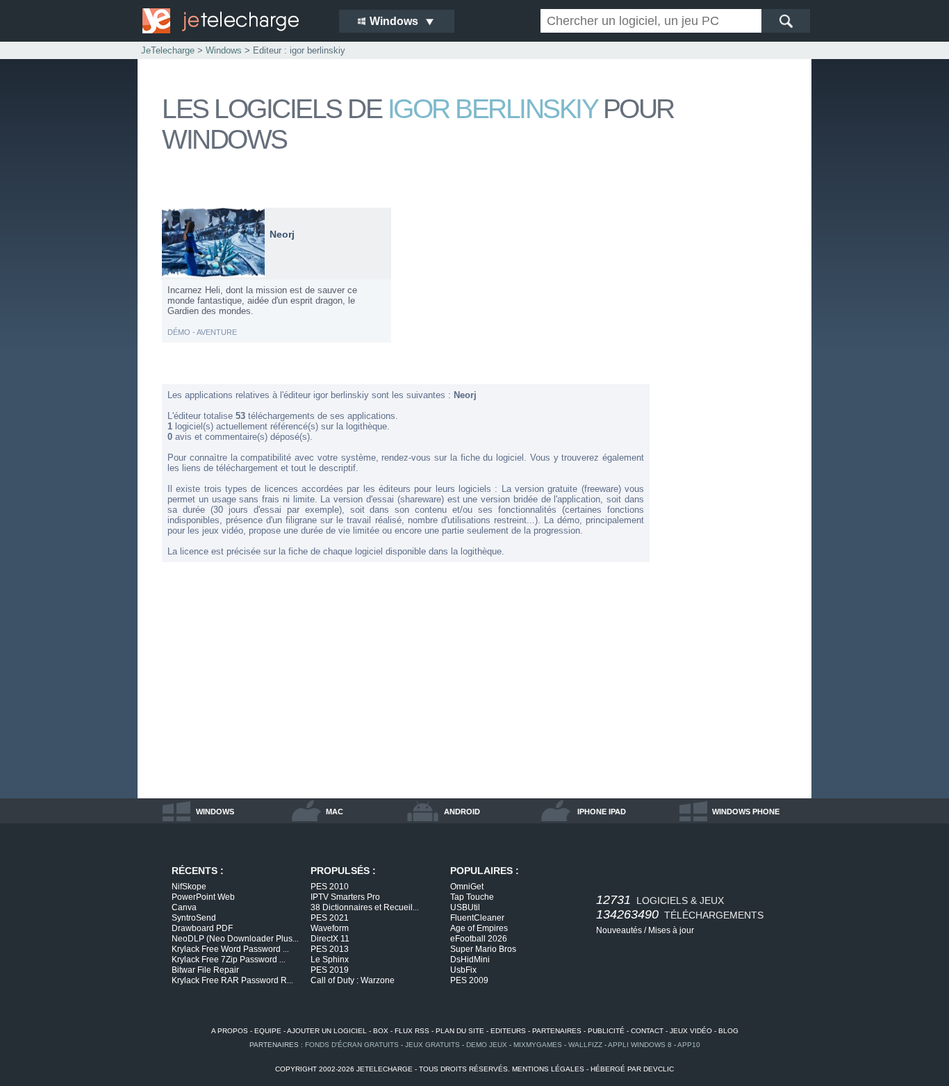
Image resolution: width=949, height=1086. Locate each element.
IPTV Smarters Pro (345, 897)
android (462, 811)
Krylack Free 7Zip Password (229, 959)
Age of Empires (479, 928)
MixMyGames (537, 1044)
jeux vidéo (691, 1031)
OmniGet (467, 886)
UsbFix (463, 970)
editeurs (508, 1031)
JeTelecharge (168, 50)
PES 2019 (330, 970)
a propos (229, 1031)
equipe (267, 1031)
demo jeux (486, 1044)
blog (728, 1031)
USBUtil (465, 907)
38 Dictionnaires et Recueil (365, 907)
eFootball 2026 (478, 939)
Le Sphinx (330, 959)
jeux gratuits (432, 1044)
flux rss (412, 1031)
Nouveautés (619, 930)
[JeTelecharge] (231, 21)
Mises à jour (671, 930)
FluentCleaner (477, 918)
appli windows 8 (640, 1044)
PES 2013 (330, 949)
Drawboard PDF (202, 928)
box (380, 1031)
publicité (606, 1031)
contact (647, 1031)
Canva (184, 907)
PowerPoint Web (203, 897)
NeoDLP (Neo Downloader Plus (235, 939)
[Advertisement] (731, 415)
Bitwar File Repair (205, 970)
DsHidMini (470, 959)
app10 (688, 1044)
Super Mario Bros (483, 949)
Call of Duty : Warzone (353, 980)
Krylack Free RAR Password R (232, 980)
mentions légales (548, 1069)
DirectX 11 (330, 939)
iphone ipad (601, 811)
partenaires (556, 1031)
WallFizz (585, 1044)
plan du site (460, 1031)
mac (334, 811)
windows (215, 811)
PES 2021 (330, 918)
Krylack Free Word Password (230, 949)
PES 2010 (330, 886)
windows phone (745, 811)
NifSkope (189, 886)
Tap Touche (472, 897)
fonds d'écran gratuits (352, 1044)
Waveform (330, 928)
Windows (224, 50)
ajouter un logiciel (327, 1031)
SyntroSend (194, 918)
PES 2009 (469, 980)
